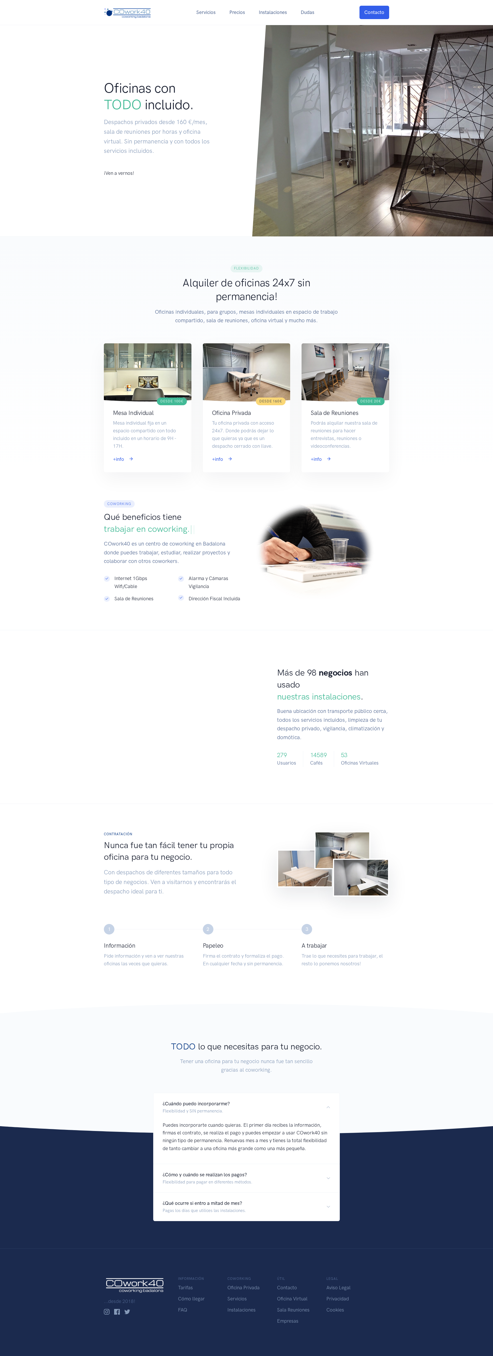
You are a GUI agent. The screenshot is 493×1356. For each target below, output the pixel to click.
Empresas (287, 1321)
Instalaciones (273, 12)
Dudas (307, 12)
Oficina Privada (243, 1287)
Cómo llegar (191, 1299)
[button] (246, 1107)
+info (119, 459)
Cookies (335, 1310)
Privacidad (337, 1299)
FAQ (182, 1310)
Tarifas (185, 1287)
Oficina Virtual (292, 1299)
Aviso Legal (338, 1287)
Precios (237, 12)
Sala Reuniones (293, 1310)
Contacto (374, 12)
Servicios (206, 12)
